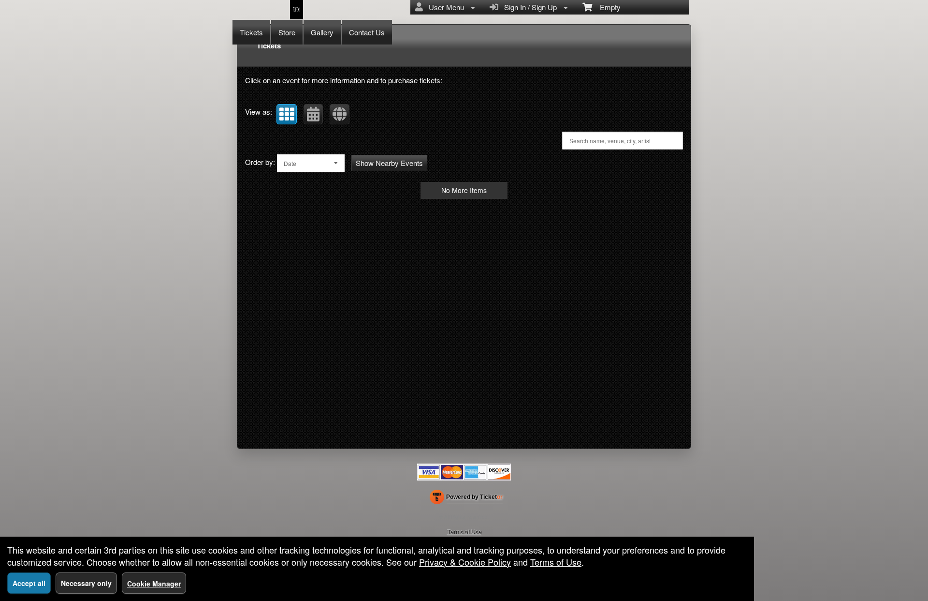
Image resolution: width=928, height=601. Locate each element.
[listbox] (311, 163)
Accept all (29, 583)
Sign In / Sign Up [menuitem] (528, 7)
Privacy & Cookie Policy (465, 562)
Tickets (251, 32)
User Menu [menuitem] (444, 7)
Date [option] (290, 163)
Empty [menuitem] (606, 7)
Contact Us (367, 32)
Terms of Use (464, 531)
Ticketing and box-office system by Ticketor (466, 499)
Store (286, 32)
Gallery (322, 32)
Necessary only (86, 583)
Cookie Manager (154, 583)
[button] (286, 114)
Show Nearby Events (389, 163)
